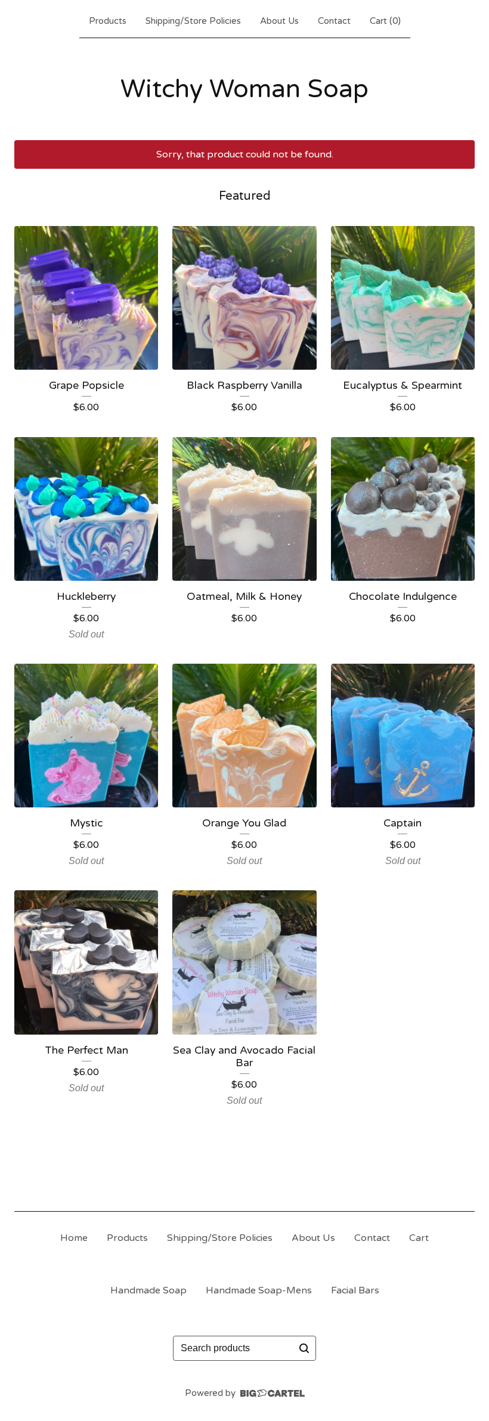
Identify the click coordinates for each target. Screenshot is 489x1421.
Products (107, 21)
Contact (334, 21)
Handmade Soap (148, 1290)
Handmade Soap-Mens (259, 1290)
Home (74, 1238)
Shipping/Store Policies (193, 21)
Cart (419, 1238)
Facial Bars (355, 1290)
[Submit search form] (304, 1348)
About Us (279, 21)
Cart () (385, 21)
